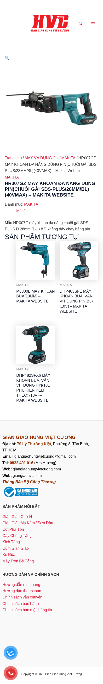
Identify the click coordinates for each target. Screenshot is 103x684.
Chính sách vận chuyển (22, 597)
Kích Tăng (11, 542)
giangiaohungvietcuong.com (31, 469)
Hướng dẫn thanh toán (21, 591)
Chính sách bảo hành (20, 604)
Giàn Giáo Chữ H (17, 517)
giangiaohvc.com (22, 476)
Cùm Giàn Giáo (15, 548)
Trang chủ (13, 158)
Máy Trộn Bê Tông (18, 561)
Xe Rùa (8, 555)
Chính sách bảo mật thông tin (27, 610)
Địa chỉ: (9, 444)
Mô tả (21, 211)
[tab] (57, 211)
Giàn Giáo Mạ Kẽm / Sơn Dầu (27, 523)
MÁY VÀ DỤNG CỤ (41, 158)
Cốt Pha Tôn (13, 529)
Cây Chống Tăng (17, 536)
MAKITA (68, 158)
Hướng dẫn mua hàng (21, 585)
